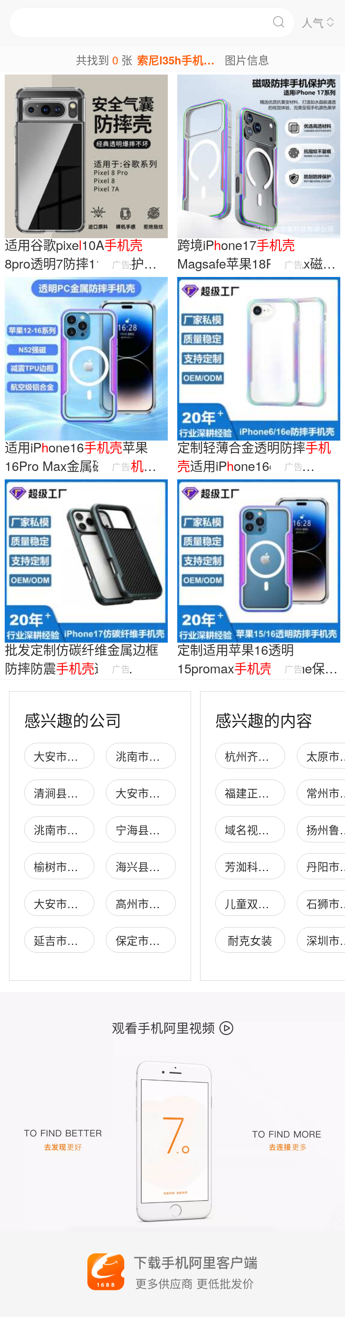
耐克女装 (250, 940)
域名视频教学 (258, 829)
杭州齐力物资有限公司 (280, 756)
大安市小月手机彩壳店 (171, 793)
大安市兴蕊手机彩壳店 (89, 903)
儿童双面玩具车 (264, 903)
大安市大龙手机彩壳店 (89, 756)
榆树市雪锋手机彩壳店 (89, 866)
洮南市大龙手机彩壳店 (89, 829)
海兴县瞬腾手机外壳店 (171, 866)
